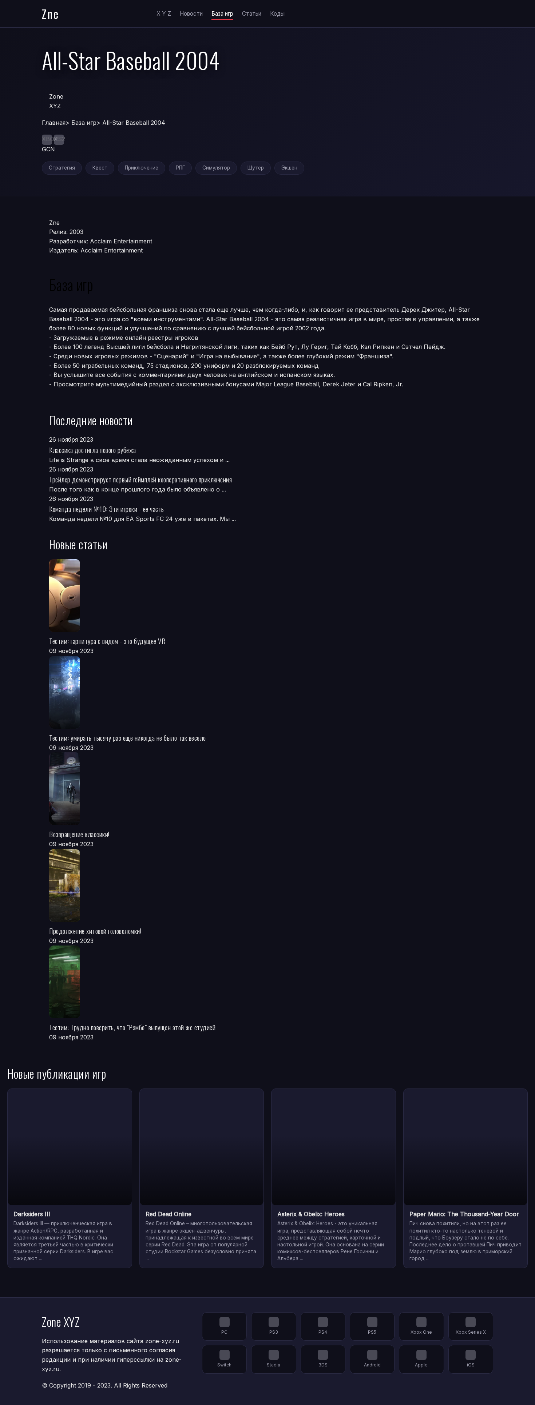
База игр (222, 13)
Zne (50, 13)
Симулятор (216, 168)
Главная (54, 122)
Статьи (251, 13)
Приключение (141, 168)
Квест (99, 168)
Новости (191, 13)
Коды (277, 13)
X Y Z (163, 13)
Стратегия (62, 168)
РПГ (180, 168)
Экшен (289, 168)
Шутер (255, 168)
